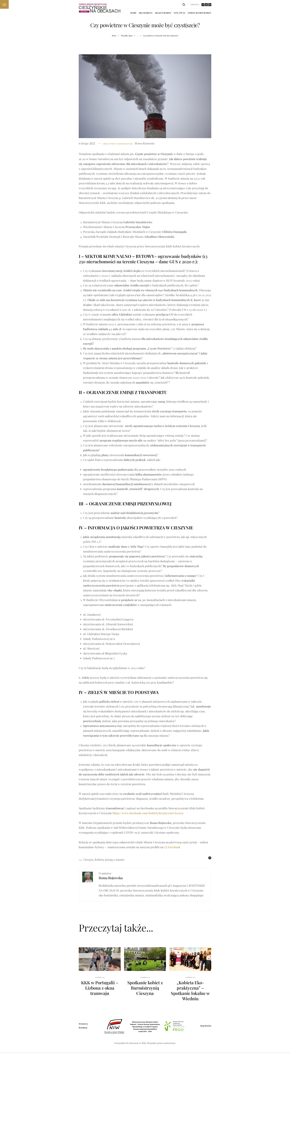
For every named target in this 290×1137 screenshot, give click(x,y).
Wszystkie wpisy (126, 35)
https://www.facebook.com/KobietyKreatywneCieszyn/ (148, 813)
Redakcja (83, 1027)
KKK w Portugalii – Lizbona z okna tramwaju (99, 988)
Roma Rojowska (145, 143)
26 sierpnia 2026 (99, 977)
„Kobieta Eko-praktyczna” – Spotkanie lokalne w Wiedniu (190, 990)
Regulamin (205, 1025)
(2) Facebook (172, 847)
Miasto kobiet (110, 144)
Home (114, 35)
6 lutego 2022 (87, 143)
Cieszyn (88, 859)
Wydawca (83, 1023)
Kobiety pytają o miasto (109, 859)
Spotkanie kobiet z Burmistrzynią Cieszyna (145, 988)
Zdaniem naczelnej (125, 144)
